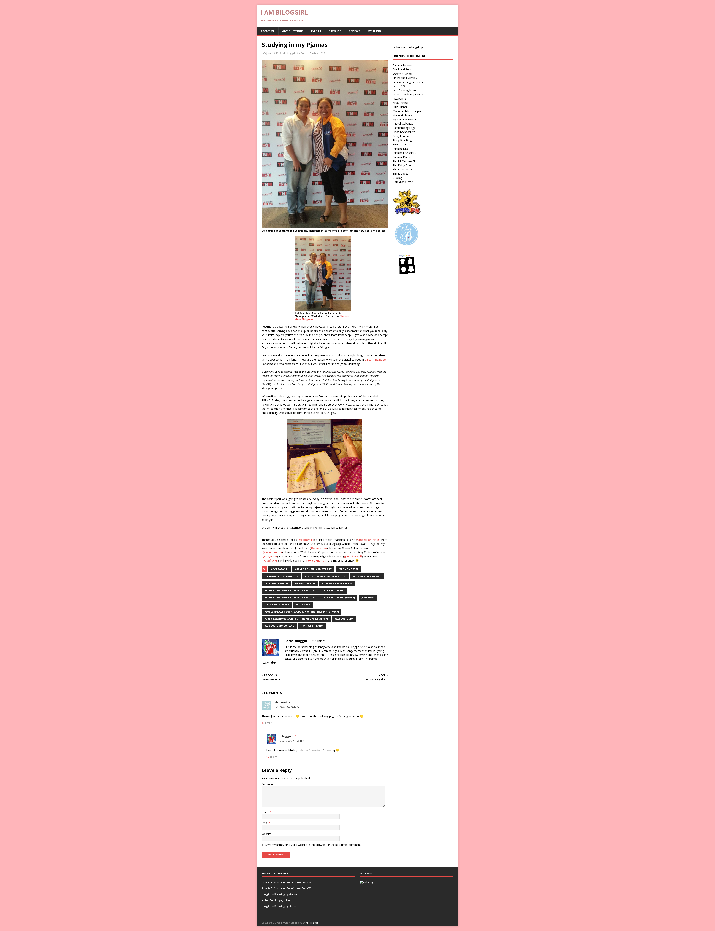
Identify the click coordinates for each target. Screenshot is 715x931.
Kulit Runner (400, 107)
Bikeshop (335, 31)
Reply (268, 723)
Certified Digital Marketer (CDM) (325, 576)
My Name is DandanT (406, 119)
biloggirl (290, 53)
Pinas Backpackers (404, 132)
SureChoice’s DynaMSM (300, 882)
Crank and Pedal (402, 69)
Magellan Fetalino (276, 604)
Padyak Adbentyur (403, 123)
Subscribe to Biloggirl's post (410, 47)
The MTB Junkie (402, 169)
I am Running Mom (404, 90)
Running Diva (401, 148)
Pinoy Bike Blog (402, 140)
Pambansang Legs (404, 128)
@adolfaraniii (353, 556)
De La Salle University (367, 576)
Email (265, 823)
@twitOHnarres (316, 560)
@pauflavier (270, 560)
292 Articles (318, 641)
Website (266, 834)
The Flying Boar (402, 165)
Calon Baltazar (348, 569)
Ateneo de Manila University (313, 569)
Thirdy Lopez (400, 173)
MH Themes (312, 922)
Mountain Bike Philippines (408, 111)
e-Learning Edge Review (337, 583)
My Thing (374, 31)
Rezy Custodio (343, 618)
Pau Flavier (302, 604)
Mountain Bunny (403, 115)
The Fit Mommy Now (406, 161)
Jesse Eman (368, 597)
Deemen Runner (402, 73)
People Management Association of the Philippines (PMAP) (301, 611)
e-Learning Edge (375, 359)
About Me (268, 31)
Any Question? (292, 31)
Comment (268, 784)
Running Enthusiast (404, 152)
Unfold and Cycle (403, 182)
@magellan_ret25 (368, 539)
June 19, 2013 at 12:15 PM (287, 707)
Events (316, 31)
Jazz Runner (400, 98)
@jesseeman (319, 548)
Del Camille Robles (276, 583)
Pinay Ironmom (402, 136)
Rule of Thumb (402, 144)
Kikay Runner (400, 102)
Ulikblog (397, 178)
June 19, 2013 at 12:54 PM (291, 740)
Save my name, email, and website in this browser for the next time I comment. (313, 844)
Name (266, 812)
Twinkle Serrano (312, 625)
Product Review (309, 53)
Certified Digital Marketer (281, 576)
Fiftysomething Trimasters (409, 82)
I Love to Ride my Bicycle (408, 94)
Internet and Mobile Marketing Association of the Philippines (304, 590)
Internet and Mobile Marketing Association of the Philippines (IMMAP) (309, 597)
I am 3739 (399, 86)
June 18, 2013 (273, 53)
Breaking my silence (285, 894)
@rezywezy (269, 556)
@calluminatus (272, 552)
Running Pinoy (401, 157)
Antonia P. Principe (272, 882)
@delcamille (306, 539)
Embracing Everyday (405, 77)
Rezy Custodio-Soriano (279, 625)
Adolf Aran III (279, 569)
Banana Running (402, 65)
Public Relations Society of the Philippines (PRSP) (296, 618)
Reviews (354, 31)
